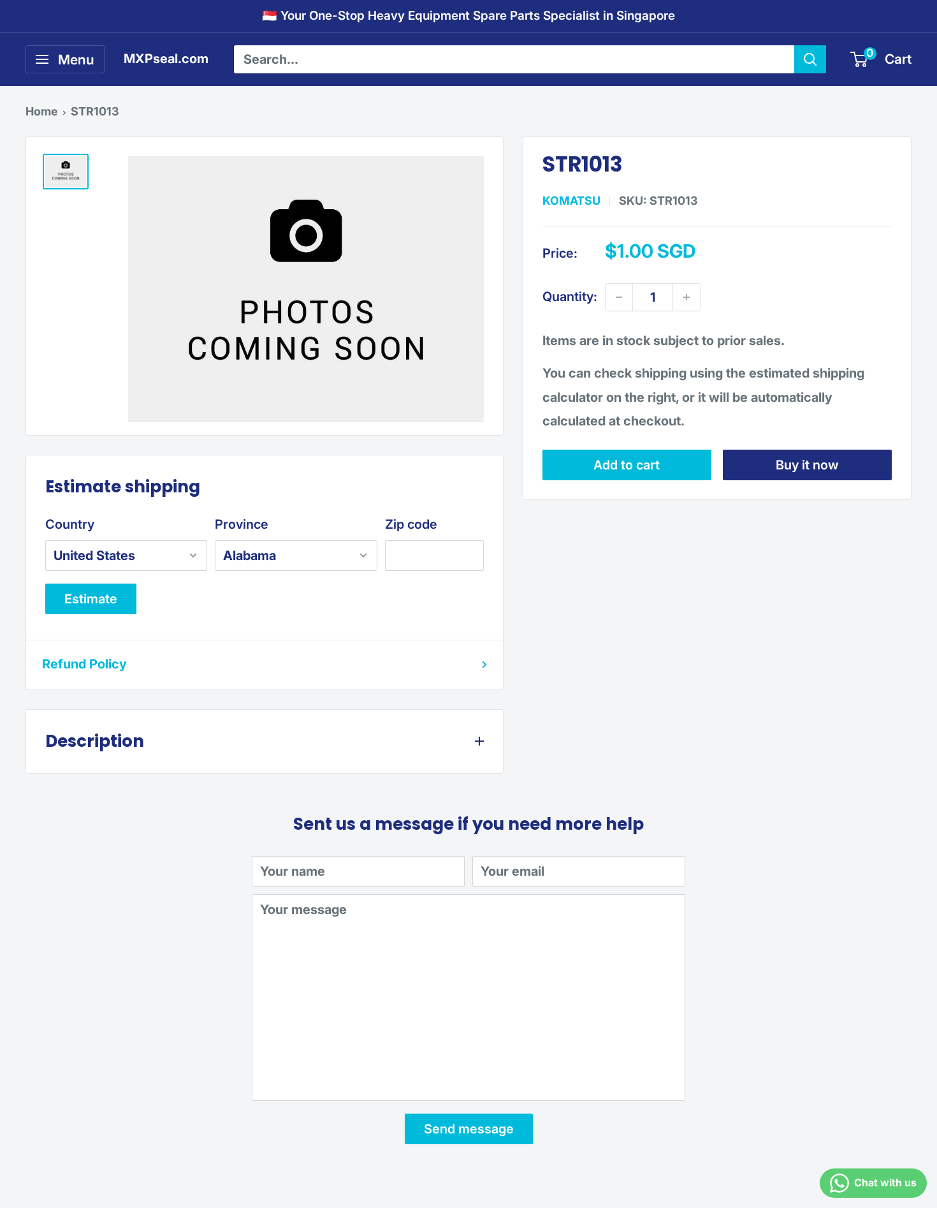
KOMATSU (571, 200)
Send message (469, 1129)
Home (41, 111)
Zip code (411, 524)
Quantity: (569, 297)
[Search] (810, 59)
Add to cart (626, 465)
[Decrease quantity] (619, 297)
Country (69, 524)
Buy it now (807, 465)
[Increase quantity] (686, 297)
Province (241, 524)
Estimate (90, 599)
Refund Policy (84, 664)
